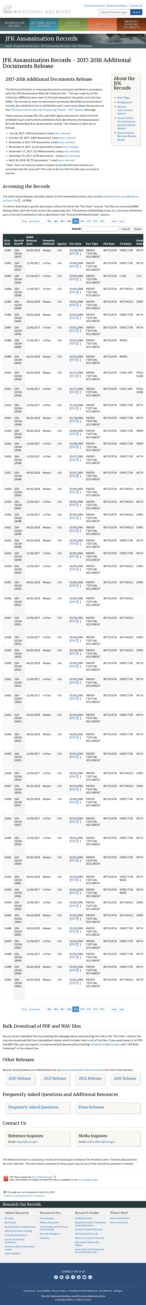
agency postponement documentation (81, 1070)
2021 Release (125, 1078)
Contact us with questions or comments (24, 1195)
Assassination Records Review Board (126, 136)
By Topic (9, 1218)
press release (61, 133)
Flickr (90, 1277)
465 (49, 221)
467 (62, 221)
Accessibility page (88, 1179)
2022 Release (90, 1078)
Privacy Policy (59, 1290)
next (114, 221)
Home (8, 46)
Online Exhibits (12, 1253)
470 (82, 221)
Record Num (19, 242)
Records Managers (50, 1233)
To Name (125, 243)
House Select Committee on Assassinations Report (126, 123)
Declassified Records (86, 1233)
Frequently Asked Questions (33, 1107)
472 (95, 221)
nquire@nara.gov (27, 1141)
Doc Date (75, 243)
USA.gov (118, 1290)
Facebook (56, 1277)
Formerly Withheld (48, 242)
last (121, 221)
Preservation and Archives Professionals (54, 1228)
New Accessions (119, 1222)
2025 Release (19, 1078)
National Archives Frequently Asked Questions (90, 1224)
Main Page (123, 97)
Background (124, 102)
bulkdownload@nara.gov (105, 1044)
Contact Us (135, 5)
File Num (109, 243)
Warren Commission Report (125, 110)
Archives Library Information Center (20, 1248)
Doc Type (92, 243)
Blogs (84, 1277)
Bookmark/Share (116, 5)
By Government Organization (20, 1226)
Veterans (44, 1238)
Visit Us (102, 24)
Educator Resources (73, 24)
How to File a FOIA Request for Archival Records (89, 1251)
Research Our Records (14, 24)
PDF (73, 253)
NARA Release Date (31, 240)
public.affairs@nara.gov (101, 1141)
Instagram (67, 1277)
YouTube (79, 1277)
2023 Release (54, 1078)
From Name (140, 242)
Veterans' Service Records (44, 24)
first (24, 221)
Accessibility (43, 1290)
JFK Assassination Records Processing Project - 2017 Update (47, 109)
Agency (62, 243)
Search (136, 12)
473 (102, 221)
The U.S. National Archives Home (36, 8)
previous (34, 221)
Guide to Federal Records (89, 1229)
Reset (138, 229)
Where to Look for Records (89, 1238)
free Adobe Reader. (43, 1177)
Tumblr (73, 1277)
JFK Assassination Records (55, 46)
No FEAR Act (105, 1290)
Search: (76, 228)
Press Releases (91, 1107)
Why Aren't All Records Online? (87, 1244)
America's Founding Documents (131, 24)
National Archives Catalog (18, 1230)
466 (56, 221)
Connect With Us (73, 1271)
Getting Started (83, 1218)
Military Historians (49, 1222)
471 (89, 221)
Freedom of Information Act (83, 1290)
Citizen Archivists (94, 5)
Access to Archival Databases (14, 1241)
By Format (10, 1222)
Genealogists (47, 1218)
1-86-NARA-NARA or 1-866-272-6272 (73, 1299)
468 (69, 221)
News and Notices (120, 1218)
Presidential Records (16, 1235)
